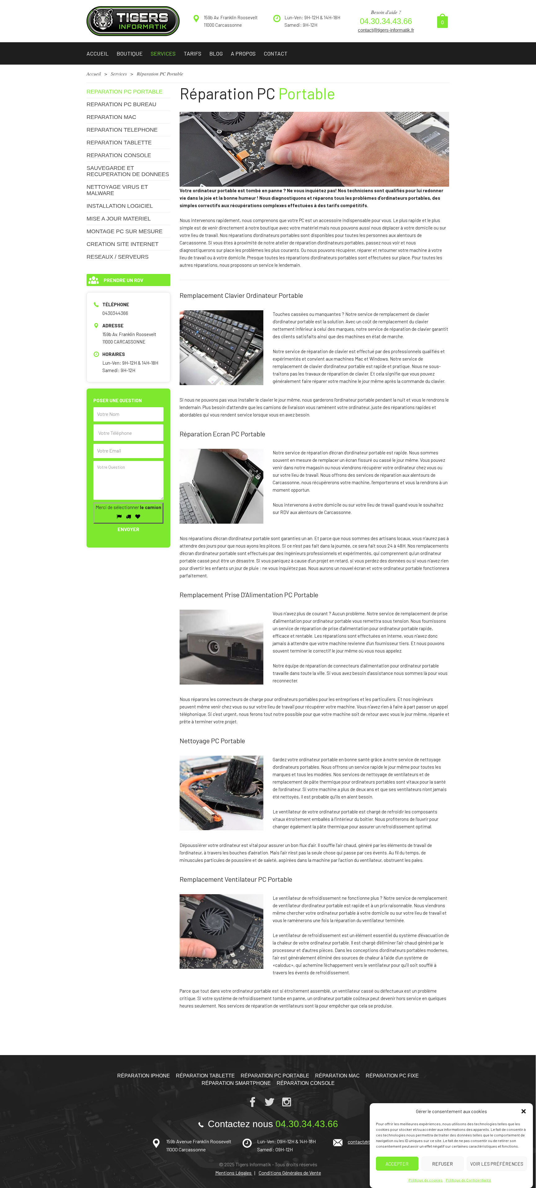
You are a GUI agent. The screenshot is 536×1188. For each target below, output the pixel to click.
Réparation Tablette (205, 1075)
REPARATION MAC (111, 117)
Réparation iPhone (143, 1075)
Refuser (442, 1164)
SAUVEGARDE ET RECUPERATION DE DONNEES (128, 171)
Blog (216, 53)
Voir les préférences (496, 1164)
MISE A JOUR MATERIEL (119, 219)
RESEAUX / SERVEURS (118, 257)
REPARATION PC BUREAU (121, 104)
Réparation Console (306, 1083)
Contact (276, 53)
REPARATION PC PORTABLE (125, 92)
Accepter (397, 1164)
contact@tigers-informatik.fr (386, 30)
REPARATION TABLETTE (119, 142)
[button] (523, 1111)
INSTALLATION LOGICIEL (120, 206)
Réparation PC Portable (275, 1075)
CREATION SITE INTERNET (123, 244)
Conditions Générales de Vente (290, 1173)
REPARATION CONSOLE (119, 155)
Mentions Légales (233, 1173)
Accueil (98, 53)
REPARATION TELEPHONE (122, 130)
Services (163, 53)
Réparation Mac (337, 1075)
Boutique (130, 53)
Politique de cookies (426, 1180)
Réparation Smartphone (236, 1083)
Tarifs (192, 53)
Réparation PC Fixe (392, 1075)
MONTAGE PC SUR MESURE (125, 231)
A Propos (243, 53)
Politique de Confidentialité (468, 1180)
